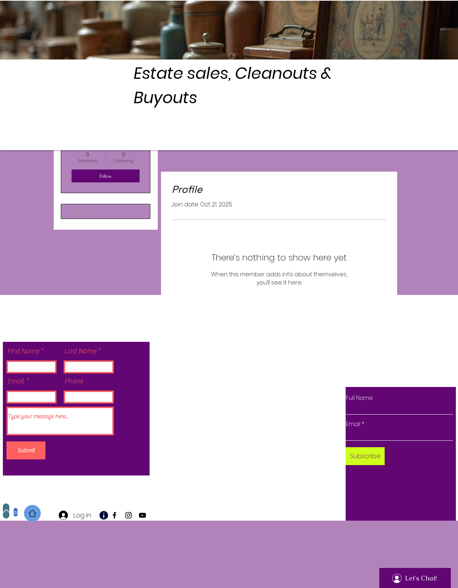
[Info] (103, 515)
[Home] (16, 512)
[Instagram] (128, 515)
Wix (242, 467)
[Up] (6, 510)
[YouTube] (142, 515)
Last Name (80, 351)
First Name (23, 351)
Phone (73, 381)
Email (15, 381)
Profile (81, 211)
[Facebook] (114, 515)
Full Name (359, 398)
